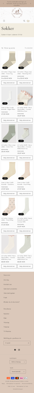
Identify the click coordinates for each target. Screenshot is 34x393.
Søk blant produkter (10, 289)
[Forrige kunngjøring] (3, 4)
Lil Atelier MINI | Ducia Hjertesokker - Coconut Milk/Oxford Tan (24, 257)
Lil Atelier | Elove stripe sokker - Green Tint (8, 146)
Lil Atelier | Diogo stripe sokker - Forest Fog (8, 72)
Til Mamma (7, 331)
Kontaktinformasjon (18, 389)
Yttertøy (6, 322)
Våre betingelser (9, 293)
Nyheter (6, 314)
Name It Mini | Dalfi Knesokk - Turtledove (7, 183)
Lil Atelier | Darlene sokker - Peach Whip (7, 219)
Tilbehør (6, 327)
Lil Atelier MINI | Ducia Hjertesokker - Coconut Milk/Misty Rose (8, 257)
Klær (5, 318)
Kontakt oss (8, 284)
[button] (4, 20)
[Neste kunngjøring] (31, 4)
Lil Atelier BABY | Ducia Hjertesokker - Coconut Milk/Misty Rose (24, 109)
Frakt (5, 297)
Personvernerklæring (27, 383)
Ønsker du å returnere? (11, 302)
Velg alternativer (9, 83)
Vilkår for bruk (11, 386)
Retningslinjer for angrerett (13, 383)
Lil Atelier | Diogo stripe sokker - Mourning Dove (24, 72)
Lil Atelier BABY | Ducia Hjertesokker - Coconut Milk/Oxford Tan (24, 146)
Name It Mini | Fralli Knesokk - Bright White (8, 108)
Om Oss (6, 280)
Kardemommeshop (14, 381)
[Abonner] (28, 343)
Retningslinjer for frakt (22, 386)
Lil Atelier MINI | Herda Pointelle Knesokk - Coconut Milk (24, 220)
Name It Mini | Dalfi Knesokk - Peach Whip (24, 183)
